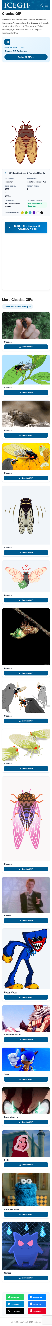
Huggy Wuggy (10, 992)
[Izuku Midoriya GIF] (26, 1100)
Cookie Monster (11, 1209)
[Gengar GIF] (26, 1246)
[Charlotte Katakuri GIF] (26, 1018)
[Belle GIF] (26, 1143)
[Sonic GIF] (26, 1059)
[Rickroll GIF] (26, 895)
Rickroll (7, 915)
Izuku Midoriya (11, 1117)
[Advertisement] (26, 91)
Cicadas (8, 341)
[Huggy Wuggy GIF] (26, 959)
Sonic (6, 1074)
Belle (6, 1159)
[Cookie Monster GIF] (26, 1189)
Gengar (7, 1272)
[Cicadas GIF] (26, 325)
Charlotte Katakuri (12, 1034)
